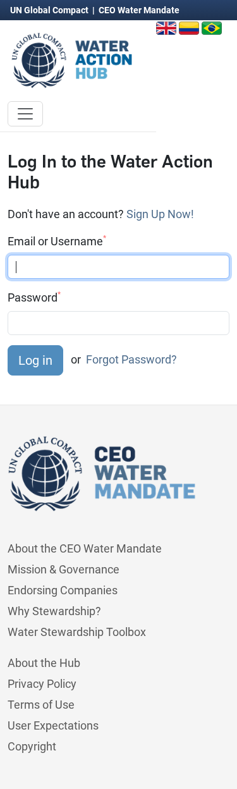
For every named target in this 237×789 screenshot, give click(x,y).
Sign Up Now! (160, 214)
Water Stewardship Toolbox (77, 632)
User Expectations (53, 725)
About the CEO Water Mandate (85, 548)
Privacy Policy (42, 683)
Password (34, 297)
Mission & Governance (63, 569)
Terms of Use (41, 704)
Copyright (32, 746)
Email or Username (57, 241)
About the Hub (44, 663)
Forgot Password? (131, 359)
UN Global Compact (50, 10)
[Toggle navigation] (25, 113)
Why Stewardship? (54, 611)
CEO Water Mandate (139, 10)
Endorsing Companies (63, 590)
